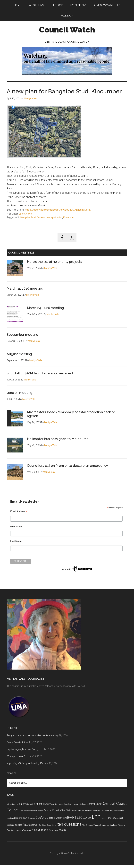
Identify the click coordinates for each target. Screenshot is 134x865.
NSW (109, 818)
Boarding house (57, 804)
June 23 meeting (19, 393)
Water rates (53, 830)
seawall (34, 824)
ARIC (33, 804)
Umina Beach (112, 825)
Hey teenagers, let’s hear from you (24, 749)
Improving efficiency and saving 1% (25, 763)
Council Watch (67, 29)
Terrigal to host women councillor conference (30, 735)
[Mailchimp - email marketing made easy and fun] (77, 571)
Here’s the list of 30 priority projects (54, 262)
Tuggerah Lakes (100, 825)
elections (10, 818)
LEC (79, 817)
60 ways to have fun (17, 756)
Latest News (25, 213)
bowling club (70, 804)
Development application (49, 217)
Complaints (91, 811)
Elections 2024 (20, 818)
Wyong (62, 829)
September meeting (22, 335)
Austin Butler (43, 803)
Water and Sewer (40, 829)
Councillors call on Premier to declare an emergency (67, 466)
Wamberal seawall (14, 830)
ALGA (28, 804)
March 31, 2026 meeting (25, 288)
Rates (26, 824)
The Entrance (87, 825)
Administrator (12, 804)
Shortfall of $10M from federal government (40, 373)
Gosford (41, 817)
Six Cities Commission (48, 825)
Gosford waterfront (57, 818)
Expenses (31, 818)
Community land (78, 811)
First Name (16, 526)
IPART (71, 817)
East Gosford (119, 811)
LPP (96, 817)
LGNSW (87, 817)
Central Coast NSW (54, 810)
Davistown (105, 811)
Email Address (18, 511)
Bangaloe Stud (28, 217)
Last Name (16, 541)
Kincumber (68, 217)
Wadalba (122, 825)
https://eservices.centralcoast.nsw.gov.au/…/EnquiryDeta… (57, 209)
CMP (68, 810)
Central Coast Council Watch (31, 811)
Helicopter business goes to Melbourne (58, 439)
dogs (112, 811)
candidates (81, 804)
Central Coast (94, 803)
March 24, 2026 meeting (45, 308)
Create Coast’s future (17, 742)
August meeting (19, 354)
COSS (98, 811)
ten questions (70, 824)
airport (22, 804)
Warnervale (26, 830)
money (103, 818)
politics (18, 825)
